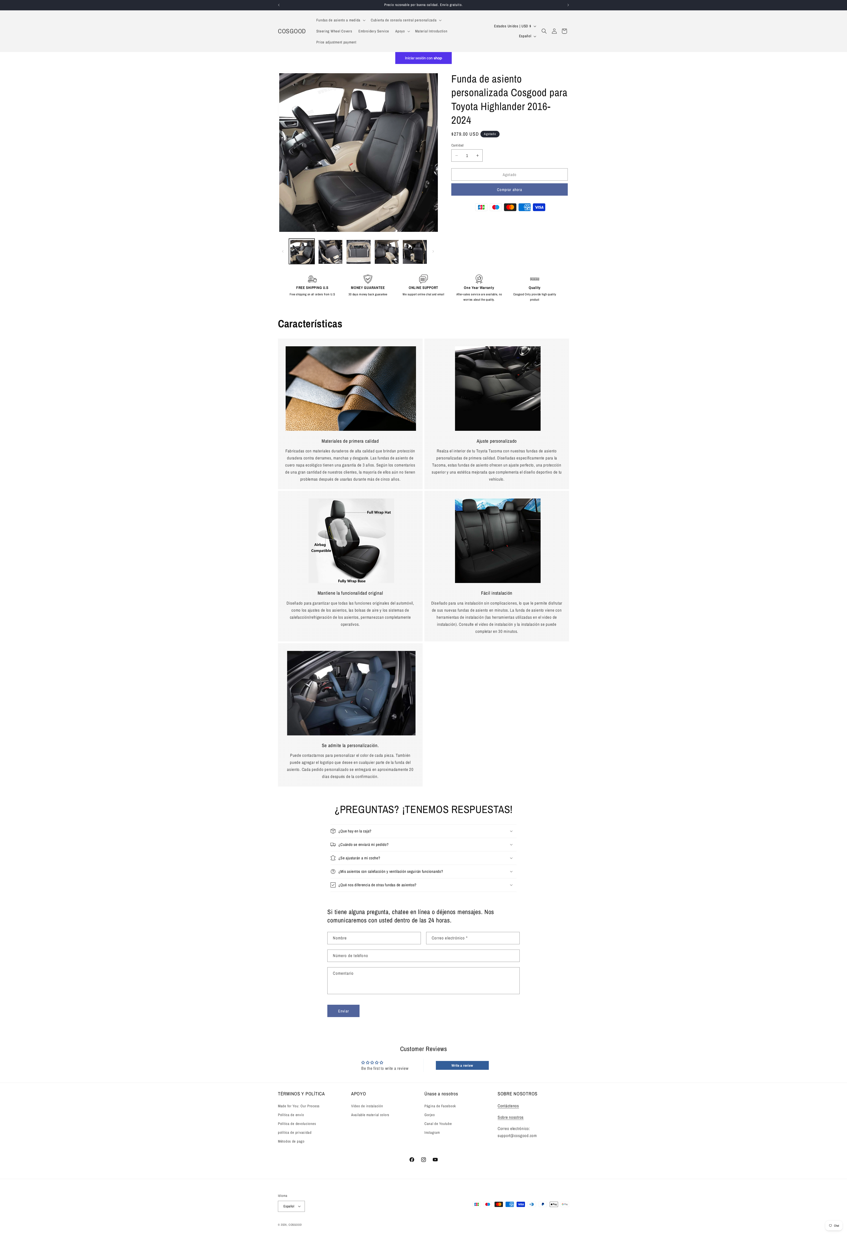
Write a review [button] (462, 1065)
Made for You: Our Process (299, 1106)
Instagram (432, 1132)
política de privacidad (295, 1132)
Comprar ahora (509, 189)
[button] (340, 20)
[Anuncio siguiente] (568, 5)
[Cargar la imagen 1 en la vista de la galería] (302, 251)
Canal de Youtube (438, 1123)
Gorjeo (429, 1114)
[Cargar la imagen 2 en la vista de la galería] (330, 251)
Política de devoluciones (297, 1123)
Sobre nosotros (511, 1117)
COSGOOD (295, 1224)
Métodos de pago (291, 1141)
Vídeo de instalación (367, 1106)
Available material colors (370, 1114)
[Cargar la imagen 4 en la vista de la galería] (386, 251)
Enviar (343, 1011)
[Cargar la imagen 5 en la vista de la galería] (414, 251)
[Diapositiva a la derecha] (433, 251)
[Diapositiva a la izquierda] (283, 251)
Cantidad (457, 145)
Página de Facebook (440, 1106)
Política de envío (291, 1114)
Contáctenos (508, 1106)
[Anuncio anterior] (279, 5)
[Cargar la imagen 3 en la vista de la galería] (358, 251)
